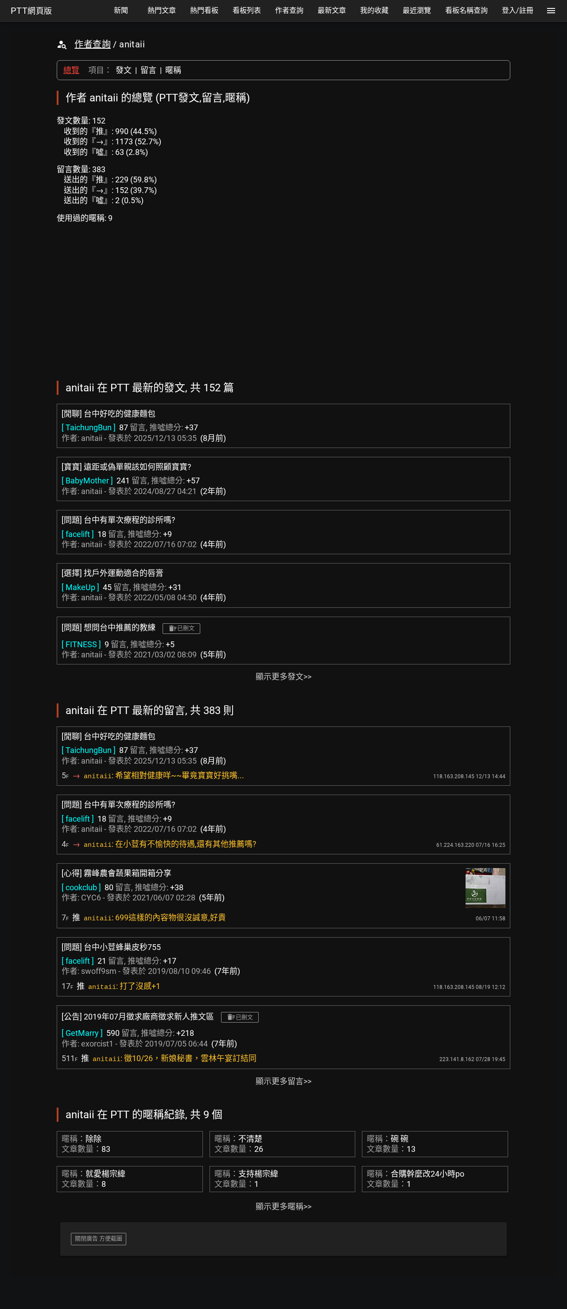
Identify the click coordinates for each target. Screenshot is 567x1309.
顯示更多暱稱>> (283, 1206)
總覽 (71, 70)
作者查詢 (92, 44)
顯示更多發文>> (283, 676)
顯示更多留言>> (283, 1081)
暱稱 (173, 70)
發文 (124, 70)
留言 (148, 70)
